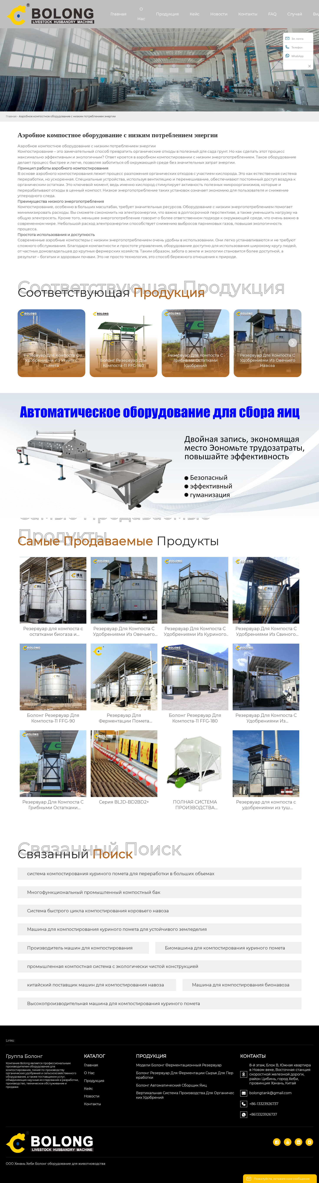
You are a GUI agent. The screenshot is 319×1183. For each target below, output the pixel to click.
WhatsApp (297, 56)
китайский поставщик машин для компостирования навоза (95, 984)
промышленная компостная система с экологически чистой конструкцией (112, 966)
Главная (11, 116)
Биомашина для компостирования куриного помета (225, 948)
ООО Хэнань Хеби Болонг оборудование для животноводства (55, 1164)
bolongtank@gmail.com (270, 1093)
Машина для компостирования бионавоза (240, 984)
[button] (292, 342)
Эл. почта (297, 38)
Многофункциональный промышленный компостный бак (93, 892)
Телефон (297, 47)
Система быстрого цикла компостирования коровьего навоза (98, 910)
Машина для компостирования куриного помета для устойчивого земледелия (117, 929)
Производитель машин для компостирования (80, 948)
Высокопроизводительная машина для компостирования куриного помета (113, 1003)
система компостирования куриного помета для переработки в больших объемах (120, 873)
